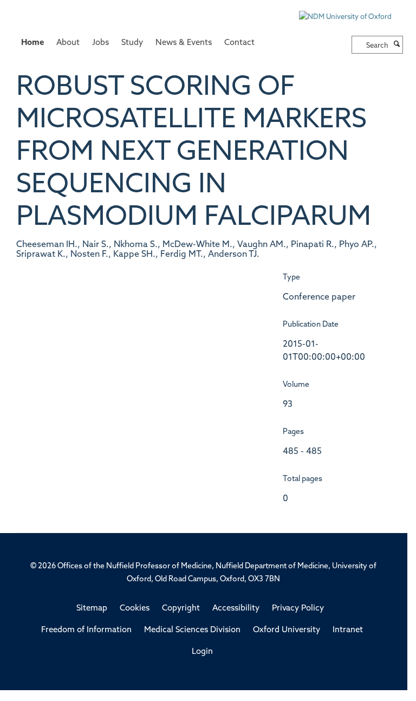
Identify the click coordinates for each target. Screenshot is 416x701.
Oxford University (286, 630)
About (68, 43)
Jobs (100, 43)
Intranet (348, 630)
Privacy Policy (298, 609)
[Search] (397, 45)
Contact (239, 43)
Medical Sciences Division (192, 630)
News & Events (183, 43)
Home (32, 43)
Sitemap (91, 609)
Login (202, 652)
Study (132, 43)
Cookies (135, 609)
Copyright (181, 609)
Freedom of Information (86, 630)
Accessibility (235, 609)
